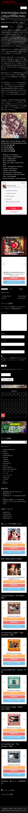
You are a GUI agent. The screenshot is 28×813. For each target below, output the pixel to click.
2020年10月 (6, 518)
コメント (4, 312)
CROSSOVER (7, 455)
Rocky (13, 22)
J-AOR (4, 459)
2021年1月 (6, 512)
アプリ (4, 473)
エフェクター (6, 475)
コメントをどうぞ (21, 22)
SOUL (4, 465)
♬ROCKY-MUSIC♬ (8, 2)
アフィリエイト (7, 471)
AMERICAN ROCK (8, 449)
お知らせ (5, 477)
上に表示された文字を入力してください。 (12, 369)
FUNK (4, 457)
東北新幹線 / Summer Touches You (12, 491)
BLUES (4, 292)
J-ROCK (5, 461)
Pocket (21, 26)
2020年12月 (6, 514)
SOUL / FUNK (6, 467)
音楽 (8, 292)
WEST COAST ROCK (9, 469)
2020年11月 (6, 516)
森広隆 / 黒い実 (7, 493)
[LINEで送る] (4, 26)
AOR (4, 451)
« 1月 (2, 418)
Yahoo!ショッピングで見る (14, 281)
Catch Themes (23, 810)
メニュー (24, 7)
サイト (3, 348)
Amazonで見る (14, 544)
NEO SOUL (6, 463)
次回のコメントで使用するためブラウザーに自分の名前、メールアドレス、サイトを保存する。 (13, 360)
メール (3, 341)
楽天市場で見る (14, 278)
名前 (3, 333)
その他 (4, 479)
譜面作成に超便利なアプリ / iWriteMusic (13, 499)
